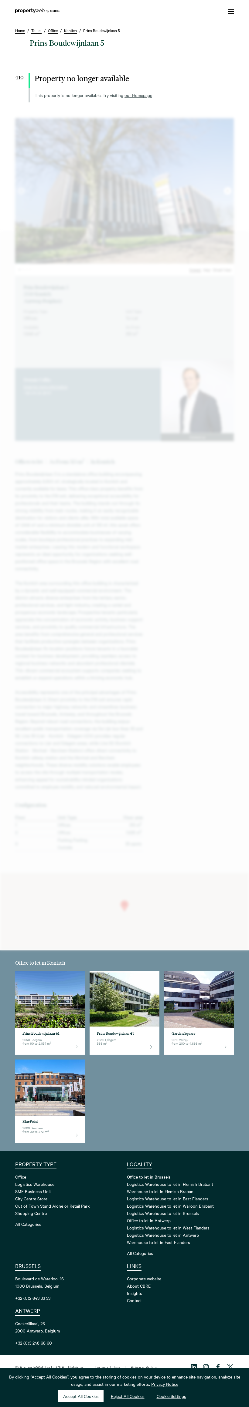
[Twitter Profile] (230, 1367)
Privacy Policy (144, 1367)
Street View (222, 269)
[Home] (37, 11)
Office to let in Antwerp (149, 1220)
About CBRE (139, 1286)
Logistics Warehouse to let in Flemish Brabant (170, 1184)
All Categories (28, 1224)
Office (20, 1177)
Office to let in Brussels (149, 1177)
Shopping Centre (31, 1213)
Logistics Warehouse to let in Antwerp (163, 1235)
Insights (134, 1293)
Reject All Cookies (128, 1396)
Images (195, 269)
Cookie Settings (171, 1396)
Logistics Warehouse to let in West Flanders (168, 1228)
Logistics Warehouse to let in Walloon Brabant (170, 1206)
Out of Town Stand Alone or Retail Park (52, 1206)
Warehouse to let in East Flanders (158, 1242)
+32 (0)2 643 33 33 (32, 1298)
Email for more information (46, 386)
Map (206, 269)
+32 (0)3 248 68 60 (33, 1343)
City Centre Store (31, 1199)
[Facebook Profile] (218, 1367)
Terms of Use (107, 1367)
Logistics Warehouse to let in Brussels (163, 1213)
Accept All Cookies (81, 1396)
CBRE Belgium (69, 1367)
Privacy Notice (164, 1384)
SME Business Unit (33, 1191)
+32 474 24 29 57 (37, 392)
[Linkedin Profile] (193, 1367)
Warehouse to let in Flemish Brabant (161, 1191)
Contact (134, 1300)
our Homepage (138, 95)
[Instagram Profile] (206, 1367)
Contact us (197, 437)
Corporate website (144, 1279)
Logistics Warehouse (34, 1184)
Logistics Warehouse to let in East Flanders (167, 1199)
